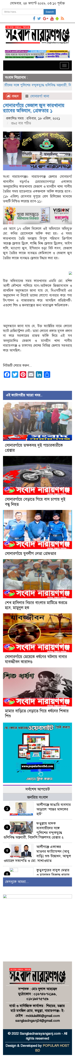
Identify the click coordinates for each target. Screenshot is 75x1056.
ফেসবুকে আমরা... (17, 882)
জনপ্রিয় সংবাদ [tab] (37, 797)
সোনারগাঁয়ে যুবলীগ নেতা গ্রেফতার (30, 553)
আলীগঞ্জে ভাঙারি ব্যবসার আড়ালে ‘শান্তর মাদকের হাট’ (53, 809)
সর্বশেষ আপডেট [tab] (37, 789)
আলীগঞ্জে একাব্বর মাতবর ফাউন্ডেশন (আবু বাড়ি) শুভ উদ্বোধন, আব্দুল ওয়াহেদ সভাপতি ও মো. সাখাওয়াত (37, 854)
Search (50, 11)
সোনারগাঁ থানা (39, 96)
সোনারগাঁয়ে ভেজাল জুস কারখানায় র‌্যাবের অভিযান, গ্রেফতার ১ (33, 108)
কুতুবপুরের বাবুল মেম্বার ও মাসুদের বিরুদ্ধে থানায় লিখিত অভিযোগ (53, 875)
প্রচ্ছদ (15, 96)
